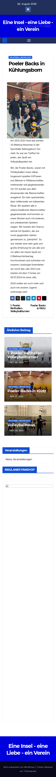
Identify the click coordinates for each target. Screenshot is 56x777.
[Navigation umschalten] (29, 40)
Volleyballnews (21, 425)
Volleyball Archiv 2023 (20, 57)
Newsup (49, 767)
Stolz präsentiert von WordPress (19, 767)
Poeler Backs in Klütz (38, 307)
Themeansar (30, 771)
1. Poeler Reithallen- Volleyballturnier (19, 308)
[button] (52, 40)
